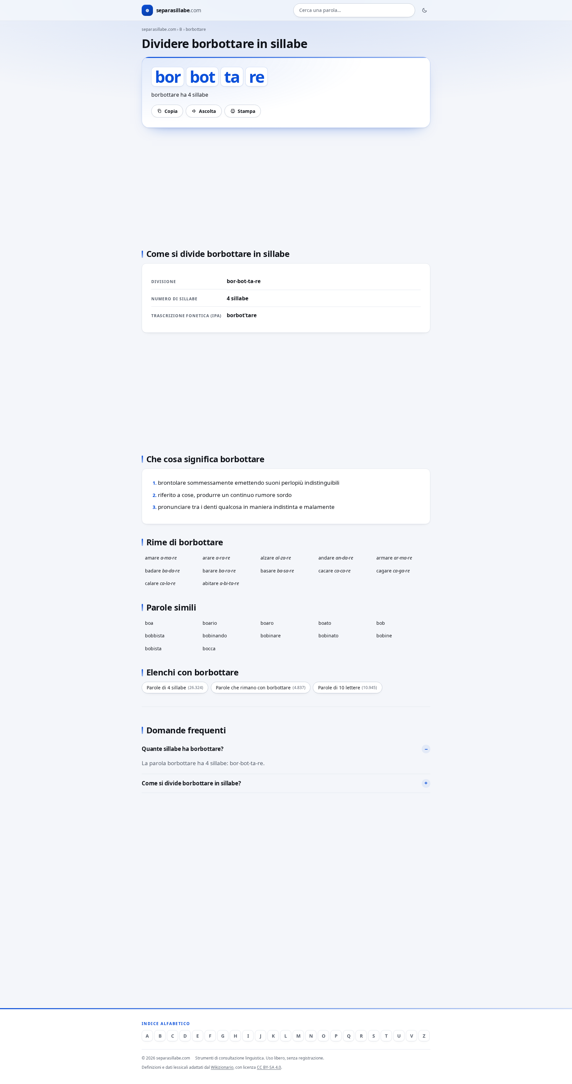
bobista (153, 648)
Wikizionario (222, 1067)
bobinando (215, 635)
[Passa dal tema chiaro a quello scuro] (424, 10)
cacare (334, 570)
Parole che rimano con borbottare (261, 687)
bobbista (155, 635)
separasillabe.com (159, 29)
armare (394, 558)
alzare (276, 558)
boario (210, 623)
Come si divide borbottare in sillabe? (191, 783)
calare (160, 583)
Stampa (246, 111)
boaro (267, 623)
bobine (384, 635)
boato (324, 623)
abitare (221, 583)
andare (335, 558)
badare (162, 570)
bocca (209, 648)
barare (219, 570)
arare (216, 558)
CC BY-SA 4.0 (269, 1067)
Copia (171, 111)
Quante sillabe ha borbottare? (182, 749)
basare (277, 570)
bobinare (271, 635)
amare (161, 558)
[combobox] (354, 10)
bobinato (328, 635)
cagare (393, 570)
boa (149, 623)
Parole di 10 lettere (347, 687)
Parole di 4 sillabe (175, 687)
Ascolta (207, 111)
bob (380, 623)
